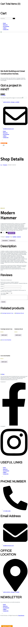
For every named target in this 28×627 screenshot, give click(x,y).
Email (2, 288)
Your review (3, 294)
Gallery (4, 28)
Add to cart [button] (4, 335)
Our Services (6, 26)
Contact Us (5, 29)
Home (4, 23)
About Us (5, 25)
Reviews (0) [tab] (12, 240)
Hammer (7, 236)
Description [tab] (5, 240)
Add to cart (11, 233)
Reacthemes (21, 615)
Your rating (3, 293)
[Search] (14, 18)
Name (2, 286)
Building (14, 236)
